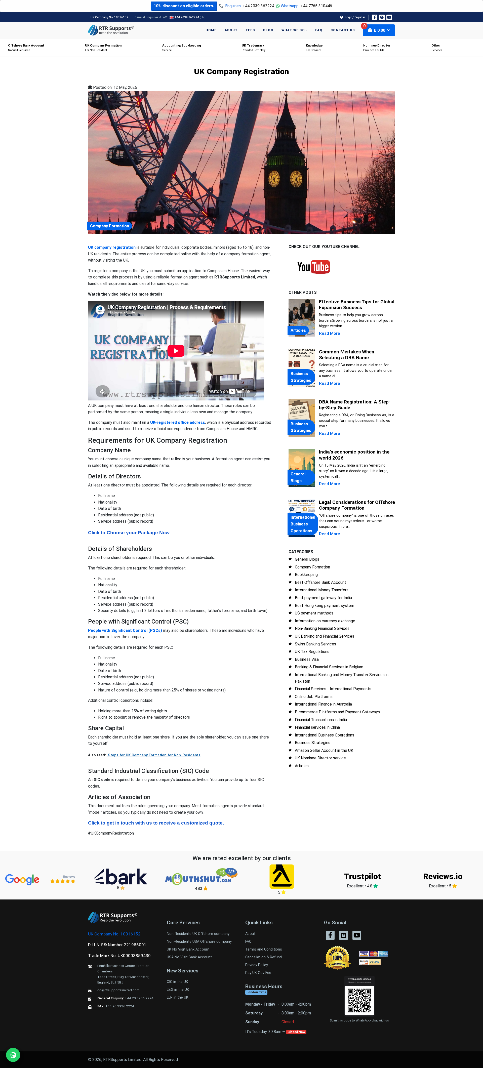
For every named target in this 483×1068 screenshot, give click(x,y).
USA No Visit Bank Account (189, 957)
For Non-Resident (103, 48)
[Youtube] (389, 17)
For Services (314, 48)
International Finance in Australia (323, 704)
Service (181, 48)
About (231, 30)
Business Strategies (312, 742)
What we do (293, 30)
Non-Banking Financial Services (322, 628)
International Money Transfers (321, 590)
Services (436, 48)
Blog (268, 30)
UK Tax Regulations (312, 651)
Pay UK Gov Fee (258, 973)
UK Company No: (109, 17)
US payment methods (314, 613)
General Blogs (307, 559)
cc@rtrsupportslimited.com (118, 990)
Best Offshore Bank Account (320, 582)
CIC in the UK (177, 982)
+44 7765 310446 (316, 6)
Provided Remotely (253, 48)
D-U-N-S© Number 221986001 (117, 944)
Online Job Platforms (314, 696)
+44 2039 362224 (258, 6)
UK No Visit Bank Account (188, 949)
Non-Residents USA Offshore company (199, 941)
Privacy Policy (256, 965)
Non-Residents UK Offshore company (198, 934)
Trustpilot (362, 876)
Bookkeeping (306, 574)
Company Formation (312, 567)
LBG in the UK (178, 990)
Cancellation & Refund (263, 957)
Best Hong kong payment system (324, 605)
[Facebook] (374, 17)
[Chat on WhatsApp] (13, 1055)
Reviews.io (442, 876)
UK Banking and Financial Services (324, 636)
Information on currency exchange (325, 621)
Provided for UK (377, 48)
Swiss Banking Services (315, 644)
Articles (302, 765)
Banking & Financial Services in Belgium (329, 667)
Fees (250, 30)
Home (211, 30)
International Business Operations (324, 735)
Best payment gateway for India (323, 597)
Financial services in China (317, 727)
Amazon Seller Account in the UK (324, 750)
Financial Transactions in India (321, 719)
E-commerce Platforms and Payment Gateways (337, 712)
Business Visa (307, 659)
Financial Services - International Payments (333, 688)
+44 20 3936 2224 (139, 998)
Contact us (343, 30)
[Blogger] (382, 17)
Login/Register (354, 17)
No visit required (26, 48)
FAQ (319, 30)
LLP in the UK (177, 997)
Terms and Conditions (263, 949)
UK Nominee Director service (320, 758)
